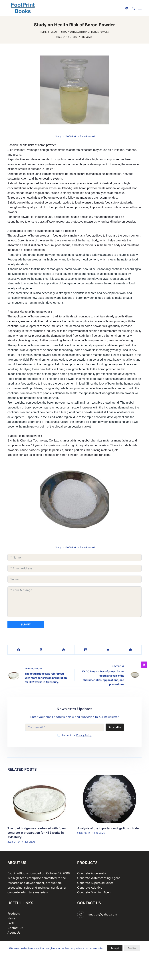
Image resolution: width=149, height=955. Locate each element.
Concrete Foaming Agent (94, 892)
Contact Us (15, 928)
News (11, 918)
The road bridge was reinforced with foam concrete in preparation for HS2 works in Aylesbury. (36, 832)
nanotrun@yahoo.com (102, 914)
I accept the (77, 735)
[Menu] (140, 8)
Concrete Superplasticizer (95, 883)
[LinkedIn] (86, 650)
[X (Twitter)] (41, 650)
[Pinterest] (63, 650)
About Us (13, 932)
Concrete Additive (89, 887)
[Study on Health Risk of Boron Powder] (74, 90)
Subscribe (114, 727)
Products (13, 913)
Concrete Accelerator (92, 873)
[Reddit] (108, 650)
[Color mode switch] (126, 8)
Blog (75, 37)
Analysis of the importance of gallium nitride (108, 828)
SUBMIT (26, 624)
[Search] (133, 8)
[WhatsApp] (130, 650)
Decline (132, 948)
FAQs (10, 923)
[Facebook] (19, 650)
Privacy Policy (84, 735)
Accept (114, 948)
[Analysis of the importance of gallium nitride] (109, 799)
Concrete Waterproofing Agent (98, 878)
